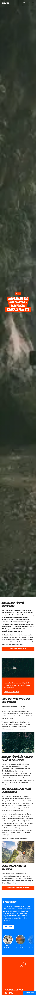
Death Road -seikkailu (11, 692)
